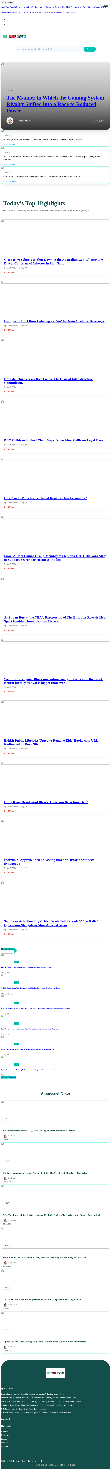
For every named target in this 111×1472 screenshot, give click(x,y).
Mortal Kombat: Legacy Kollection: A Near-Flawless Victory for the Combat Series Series (38, 1398)
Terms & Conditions (57, 1465)
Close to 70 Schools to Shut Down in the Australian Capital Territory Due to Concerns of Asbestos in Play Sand (54, 261)
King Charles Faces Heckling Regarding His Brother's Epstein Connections (32, 1394)
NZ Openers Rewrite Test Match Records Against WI (23, 1409)
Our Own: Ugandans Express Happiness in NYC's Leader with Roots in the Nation (41, 176)
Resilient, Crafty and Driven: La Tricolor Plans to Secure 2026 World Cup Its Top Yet (42, 139)
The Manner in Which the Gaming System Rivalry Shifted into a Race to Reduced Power (55, 104)
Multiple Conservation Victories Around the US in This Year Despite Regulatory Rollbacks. (30, 988)
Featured (4, 1446)
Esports (4, 1439)
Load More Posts (8, 1077)
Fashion (4, 1443)
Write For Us (41, 1465)
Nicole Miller (24, 121)
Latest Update (7, 2)
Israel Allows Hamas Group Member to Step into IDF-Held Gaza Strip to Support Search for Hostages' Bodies (55, 557)
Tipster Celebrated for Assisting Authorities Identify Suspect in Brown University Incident (30, 1070)
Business (5, 1435)
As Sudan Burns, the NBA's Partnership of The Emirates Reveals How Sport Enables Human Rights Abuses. (55, 619)
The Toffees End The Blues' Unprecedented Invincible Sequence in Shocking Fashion (28, 1049)
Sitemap (71, 1465)
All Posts (5, 1431)
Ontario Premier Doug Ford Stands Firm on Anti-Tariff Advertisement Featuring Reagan (38, 12)
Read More (9, 272)
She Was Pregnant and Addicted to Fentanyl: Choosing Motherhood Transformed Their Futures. (41, 1401)
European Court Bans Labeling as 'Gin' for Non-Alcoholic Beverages (54, 321)
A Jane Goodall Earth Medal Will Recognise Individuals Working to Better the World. (37, 1413)
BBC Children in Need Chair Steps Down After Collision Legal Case (53, 440)
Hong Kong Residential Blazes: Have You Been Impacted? (46, 802)
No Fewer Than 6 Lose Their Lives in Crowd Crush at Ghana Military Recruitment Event (38, 1405)
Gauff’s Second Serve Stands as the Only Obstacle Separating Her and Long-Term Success (30, 1029)
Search (89, 49)
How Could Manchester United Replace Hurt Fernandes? (45, 498)
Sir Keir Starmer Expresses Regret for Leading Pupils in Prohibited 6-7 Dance (26, 967)
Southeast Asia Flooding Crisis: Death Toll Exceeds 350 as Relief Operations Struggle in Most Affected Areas (50, 923)
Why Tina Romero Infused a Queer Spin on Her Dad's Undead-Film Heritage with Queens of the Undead (35, 1008)
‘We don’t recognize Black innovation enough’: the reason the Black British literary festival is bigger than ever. (53, 680)
